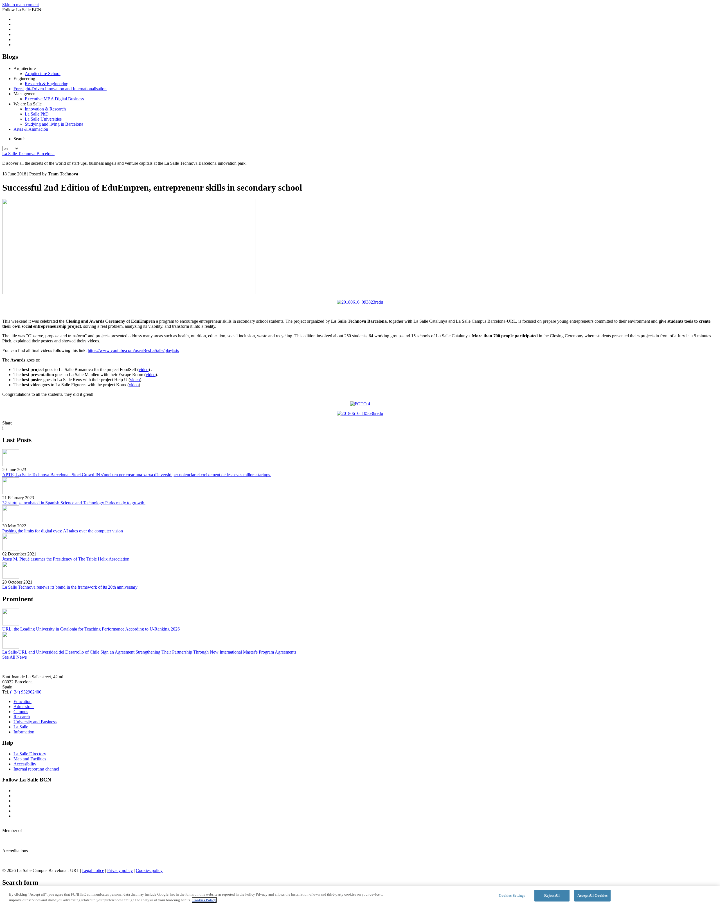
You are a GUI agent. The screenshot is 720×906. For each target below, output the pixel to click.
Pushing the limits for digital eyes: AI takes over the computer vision (62, 530)
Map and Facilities (30, 758)
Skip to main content (20, 4)
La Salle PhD (37, 114)
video (143, 369)
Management (25, 93)
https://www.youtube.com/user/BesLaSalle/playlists (133, 350)
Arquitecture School (42, 73)
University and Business (35, 721)
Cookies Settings (512, 895)
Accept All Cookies (592, 895)
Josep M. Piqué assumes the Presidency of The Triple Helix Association (65, 559)
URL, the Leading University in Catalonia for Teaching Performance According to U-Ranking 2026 (91, 629)
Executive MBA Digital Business (54, 98)
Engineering (24, 78)
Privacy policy (120, 870)
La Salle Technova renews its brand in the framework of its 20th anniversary (70, 587)
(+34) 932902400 (25, 692)
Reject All (552, 895)
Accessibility (25, 764)
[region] (360, 896)
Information (24, 731)
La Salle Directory (30, 753)
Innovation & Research (45, 109)
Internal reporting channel (36, 769)
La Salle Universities (43, 119)
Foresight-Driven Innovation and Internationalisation (60, 88)
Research (22, 716)
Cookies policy (149, 870)
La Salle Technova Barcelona (28, 153)
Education (23, 701)
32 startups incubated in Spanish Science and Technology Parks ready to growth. (73, 502)
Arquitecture (25, 68)
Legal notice (93, 870)
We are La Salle (28, 103)
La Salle (21, 726)
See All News (14, 657)
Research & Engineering (46, 83)
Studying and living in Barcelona (54, 124)
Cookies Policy (204, 900)
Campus (21, 711)
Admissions (24, 706)
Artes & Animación (31, 129)
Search (20, 138)
